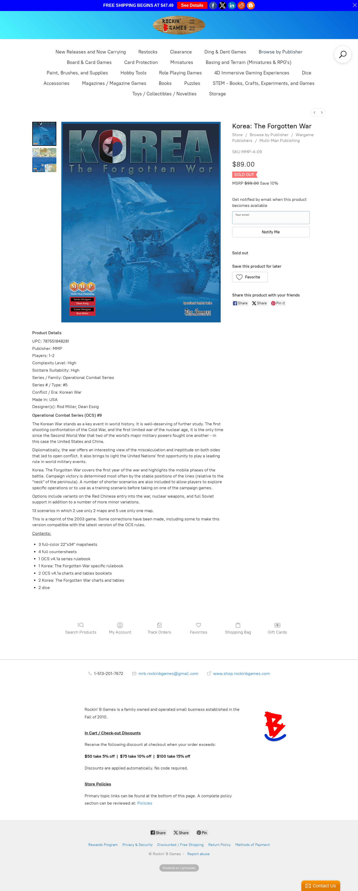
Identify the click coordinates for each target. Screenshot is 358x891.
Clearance (181, 52)
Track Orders (159, 632)
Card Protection (141, 62)
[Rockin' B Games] (179, 25)
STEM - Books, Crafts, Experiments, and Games (263, 83)
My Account (120, 632)
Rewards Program (103, 845)
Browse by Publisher (280, 52)
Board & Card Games (89, 62)
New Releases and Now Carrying (91, 52)
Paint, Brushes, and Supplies (77, 73)
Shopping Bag (238, 632)
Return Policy (219, 845)
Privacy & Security (137, 845)
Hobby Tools (134, 73)
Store (237, 134)
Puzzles (192, 83)
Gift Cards (277, 632)
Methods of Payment (252, 845)
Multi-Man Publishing (279, 140)
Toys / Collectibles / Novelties (164, 94)
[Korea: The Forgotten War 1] (44, 160)
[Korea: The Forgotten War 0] (44, 134)
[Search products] (343, 54)
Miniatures (181, 62)
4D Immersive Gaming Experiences (251, 73)
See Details (192, 5)
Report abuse (198, 854)
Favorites (198, 632)
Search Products (80, 632)
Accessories (56, 83)
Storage (217, 94)
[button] (250, 277)
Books (165, 83)
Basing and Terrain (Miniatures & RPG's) (248, 62)
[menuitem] (314, 112)
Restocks (148, 52)
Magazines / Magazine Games (114, 83)
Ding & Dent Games (225, 52)
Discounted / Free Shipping (180, 845)
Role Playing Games (180, 73)
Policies (144, 803)
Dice (306, 73)
